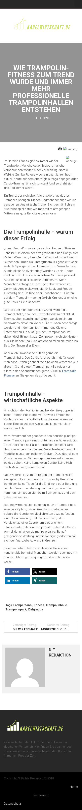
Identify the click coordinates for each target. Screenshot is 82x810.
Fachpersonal (22, 605)
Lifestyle (43, 118)
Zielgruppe (35, 609)
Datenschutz (12, 803)
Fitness (39, 605)
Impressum (41, 795)
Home (74, 787)
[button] (77, 3)
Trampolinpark (15, 609)
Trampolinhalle (56, 605)
